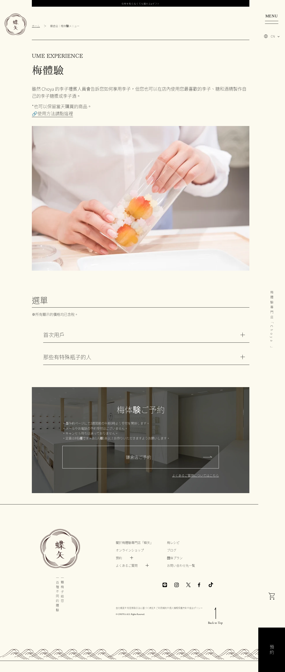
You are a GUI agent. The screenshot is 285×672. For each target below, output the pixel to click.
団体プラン (175, 558)
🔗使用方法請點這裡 (52, 113)
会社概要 (120, 608)
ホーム (36, 26)
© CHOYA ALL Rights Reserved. (130, 614)
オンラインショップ (130, 550)
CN (273, 36)
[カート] (272, 597)
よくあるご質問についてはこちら (195, 475)
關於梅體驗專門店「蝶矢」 (134, 542)
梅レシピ (173, 542)
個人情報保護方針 (178, 608)
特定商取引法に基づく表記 (140, 608)
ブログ (171, 550)
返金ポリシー (196, 608)
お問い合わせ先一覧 (181, 565)
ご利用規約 (161, 608)
